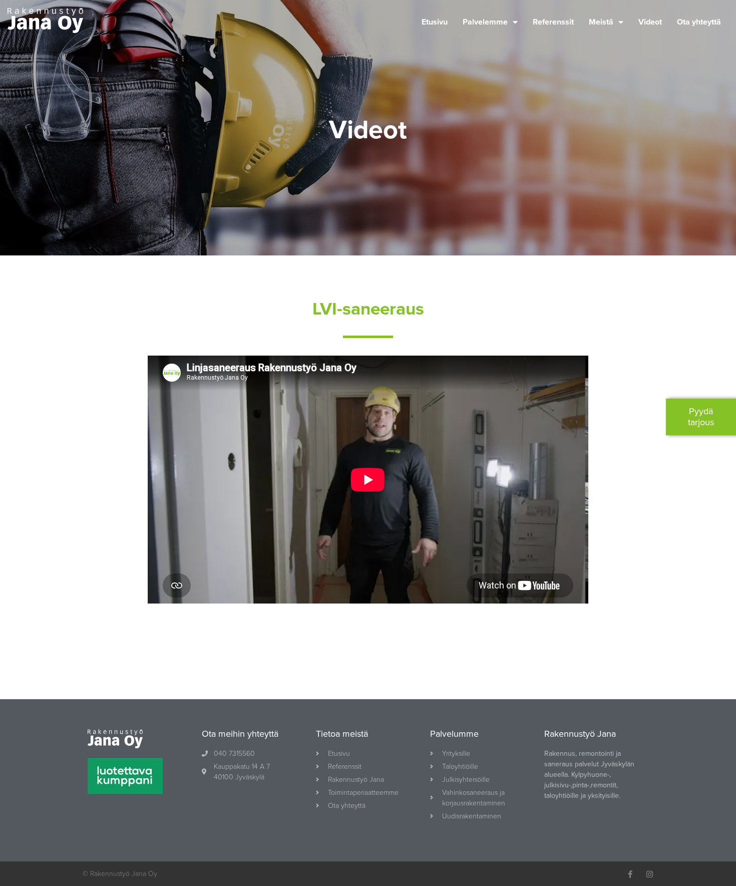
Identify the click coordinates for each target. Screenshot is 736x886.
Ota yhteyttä (699, 22)
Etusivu (435, 22)
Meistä (601, 22)
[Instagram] (649, 874)
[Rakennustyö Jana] (45, 22)
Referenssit (553, 22)
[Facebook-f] (630, 874)
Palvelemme (485, 22)
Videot (650, 22)
